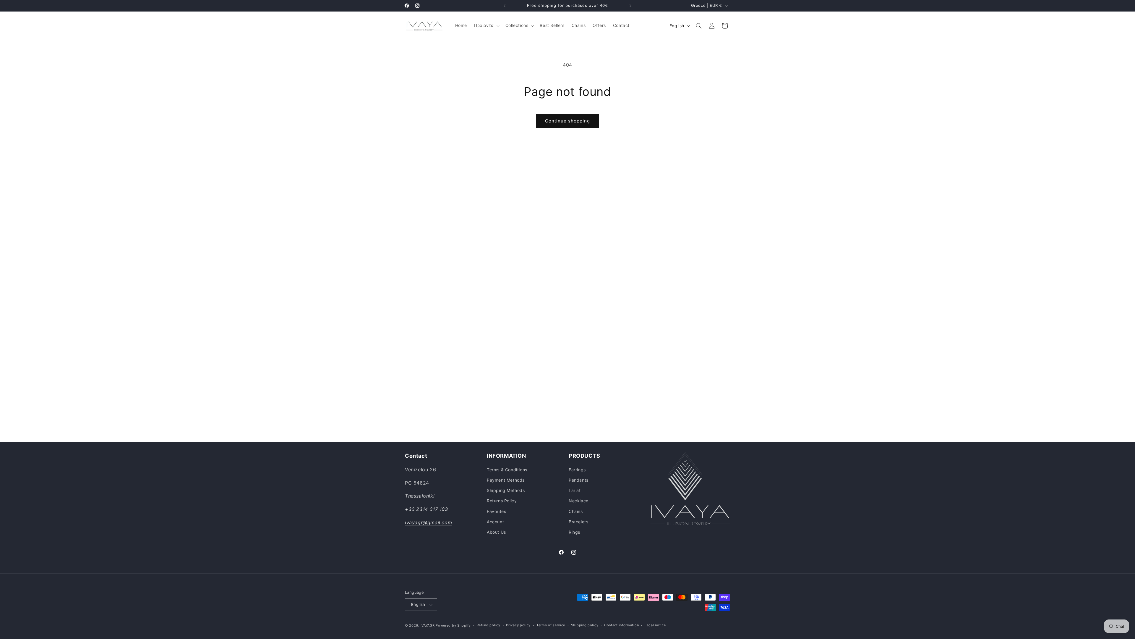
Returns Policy (502, 500)
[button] (486, 25)
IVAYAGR (428, 625)
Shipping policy (585, 625)
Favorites (496, 511)
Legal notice (655, 625)
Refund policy (488, 625)
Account (495, 521)
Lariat (575, 490)
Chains (576, 511)
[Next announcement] (630, 5)
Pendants (578, 480)
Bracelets (578, 521)
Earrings (577, 469)
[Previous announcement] (504, 5)
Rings (574, 532)
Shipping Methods (506, 490)
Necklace (578, 500)
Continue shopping (567, 121)
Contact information (621, 625)
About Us (496, 532)
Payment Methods (506, 480)
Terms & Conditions (507, 469)
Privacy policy (518, 625)
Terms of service (550, 625)
